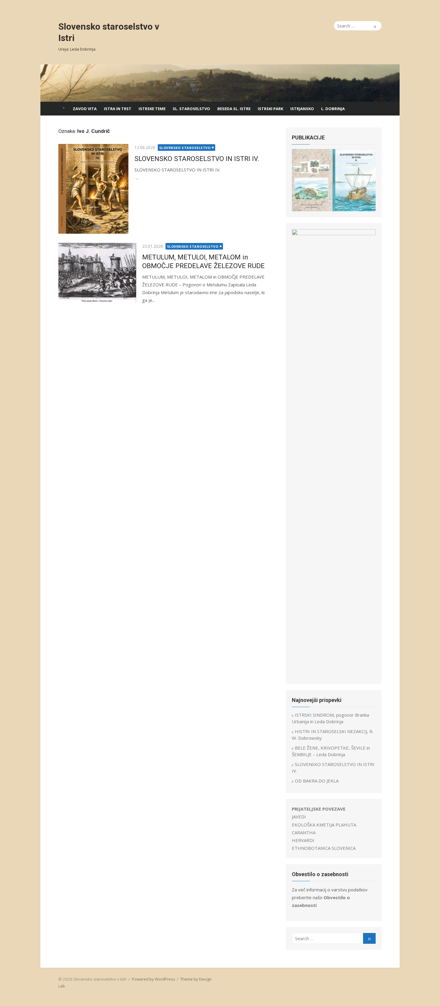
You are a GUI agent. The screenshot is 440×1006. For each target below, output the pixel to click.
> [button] (368, 178)
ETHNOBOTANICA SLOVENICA (324, 848)
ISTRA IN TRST (117, 108)
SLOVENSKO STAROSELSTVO (185, 147)
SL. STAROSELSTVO (191, 108)
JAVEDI (299, 817)
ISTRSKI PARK (270, 108)
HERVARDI (303, 840)
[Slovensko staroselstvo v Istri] (220, 83)
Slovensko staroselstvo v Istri (108, 32)
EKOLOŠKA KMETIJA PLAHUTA (324, 825)
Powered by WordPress (153, 979)
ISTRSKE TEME (152, 108)
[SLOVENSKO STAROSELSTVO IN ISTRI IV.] (93, 189)
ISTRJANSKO (302, 108)
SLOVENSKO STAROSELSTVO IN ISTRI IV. (196, 158)
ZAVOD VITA (85, 108)
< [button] (299, 178)
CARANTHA (303, 832)
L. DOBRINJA (333, 108)
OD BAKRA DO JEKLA (317, 781)
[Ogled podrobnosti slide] (334, 180)
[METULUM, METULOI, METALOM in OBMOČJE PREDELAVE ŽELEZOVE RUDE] (97, 273)
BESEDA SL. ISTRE (234, 108)
